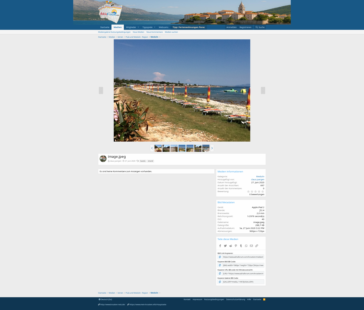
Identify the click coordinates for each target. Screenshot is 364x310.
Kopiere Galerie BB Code (228, 278)
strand (150, 161)
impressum (197, 299)
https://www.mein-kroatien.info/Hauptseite (148, 304)
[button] (138, 27)
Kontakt (187, 299)
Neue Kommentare (154, 32)
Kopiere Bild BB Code (226, 261)
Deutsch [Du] (106, 299)
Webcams (163, 27)
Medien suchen (171, 32)
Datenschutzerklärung (235, 299)
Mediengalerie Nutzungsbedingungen (114, 32)
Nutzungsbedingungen (214, 299)
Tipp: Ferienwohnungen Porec (189, 27)
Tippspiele (147, 27)
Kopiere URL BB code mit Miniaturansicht (235, 270)
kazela (142, 161)
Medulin (260, 176)
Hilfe (249, 299)
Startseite (104, 27)
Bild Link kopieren (225, 253)
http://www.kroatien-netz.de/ (112, 304)
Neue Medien (138, 32)
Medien (118, 27)
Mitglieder (131, 27)
